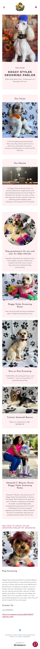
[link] (20, 7)
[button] (5, 7)
